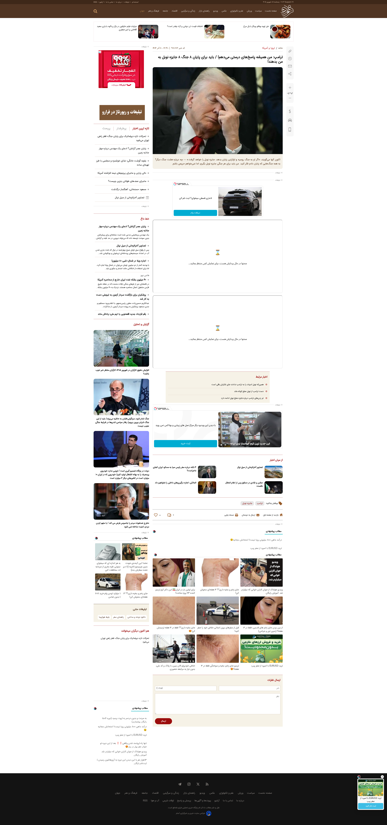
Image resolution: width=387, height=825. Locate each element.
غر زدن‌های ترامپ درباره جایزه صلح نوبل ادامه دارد (242, 398)
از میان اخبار (276, 460)
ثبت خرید (185, 444)
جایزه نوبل (247, 503)
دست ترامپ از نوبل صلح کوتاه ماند (249, 391)
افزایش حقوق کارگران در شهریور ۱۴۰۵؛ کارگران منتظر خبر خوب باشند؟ (122, 372)
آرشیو (101, 2)
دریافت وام (195, 213)
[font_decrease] (290, 98)
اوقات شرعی (168, 801)
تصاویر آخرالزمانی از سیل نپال (250, 467)
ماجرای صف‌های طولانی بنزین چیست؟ (127, 181)
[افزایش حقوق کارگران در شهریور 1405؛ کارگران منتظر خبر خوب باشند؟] (121, 348)
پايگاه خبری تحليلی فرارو (188, 807)
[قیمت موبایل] (290, 130)
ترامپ (260, 503)
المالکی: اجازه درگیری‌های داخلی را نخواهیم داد (175, 483)
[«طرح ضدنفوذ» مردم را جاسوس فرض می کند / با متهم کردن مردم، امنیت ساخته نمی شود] (121, 501)
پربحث (106, 128)
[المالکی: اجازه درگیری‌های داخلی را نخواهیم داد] (207, 487)
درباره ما (119, 2)
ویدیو (216, 11)
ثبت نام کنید (371, 806)
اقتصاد (175, 11)
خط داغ (145, 219)
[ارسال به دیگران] (290, 66)
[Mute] (225, 445)
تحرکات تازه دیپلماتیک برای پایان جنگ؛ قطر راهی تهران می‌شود (125, 640)
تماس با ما (109, 2)
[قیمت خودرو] (290, 121)
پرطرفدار (121, 128)
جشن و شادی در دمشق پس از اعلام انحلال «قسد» (244, 484)
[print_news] (290, 59)
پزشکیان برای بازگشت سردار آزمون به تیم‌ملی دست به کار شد (122, 297)
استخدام (135, 2)
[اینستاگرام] (189, 784)
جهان (142, 11)
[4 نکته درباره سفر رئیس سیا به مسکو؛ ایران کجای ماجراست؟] (207, 472)
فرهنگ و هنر (154, 11)
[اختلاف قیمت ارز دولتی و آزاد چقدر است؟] (214, 31)
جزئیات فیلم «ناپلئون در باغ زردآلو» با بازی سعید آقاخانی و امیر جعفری (117, 28)
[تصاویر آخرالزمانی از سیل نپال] (274, 472)
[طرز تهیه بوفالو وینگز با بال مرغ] (280, 31)
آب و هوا (155, 801)
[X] (198, 784)
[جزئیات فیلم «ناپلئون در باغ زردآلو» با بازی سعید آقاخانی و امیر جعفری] (148, 31)
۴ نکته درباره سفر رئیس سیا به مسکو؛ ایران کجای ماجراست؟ (174, 469)
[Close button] (382, 776)
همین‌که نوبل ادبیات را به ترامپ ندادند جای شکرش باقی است (237, 384)
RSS (95, 2)
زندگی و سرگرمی (188, 11)
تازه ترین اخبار (141, 128)
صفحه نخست (271, 11)
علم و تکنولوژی (237, 11)
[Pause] (221, 445)
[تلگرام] (180, 784)
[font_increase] (290, 87)
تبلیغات (126, 2)
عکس (224, 11)
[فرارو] (287, 11)
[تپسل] (174, 184)
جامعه (166, 11)
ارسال (163, 721)
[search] (95, 11)
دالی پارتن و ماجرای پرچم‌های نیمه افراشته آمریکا (122, 173)
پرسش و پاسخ (184, 801)
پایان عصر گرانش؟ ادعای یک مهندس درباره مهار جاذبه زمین (124, 229)
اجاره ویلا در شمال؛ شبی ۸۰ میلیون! (129, 261)
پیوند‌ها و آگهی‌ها (202, 801)
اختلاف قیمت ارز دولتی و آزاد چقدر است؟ (185, 26)
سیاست (258, 11)
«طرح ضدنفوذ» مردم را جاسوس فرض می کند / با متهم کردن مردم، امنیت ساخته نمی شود (122, 525)
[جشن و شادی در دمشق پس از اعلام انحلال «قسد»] (274, 487)
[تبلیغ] (122, 112)
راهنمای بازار (204, 11)
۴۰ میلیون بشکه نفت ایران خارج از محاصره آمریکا (122, 280)
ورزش (249, 11)
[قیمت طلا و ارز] (290, 112)
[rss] (207, 784)
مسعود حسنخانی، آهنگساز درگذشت (128, 189)
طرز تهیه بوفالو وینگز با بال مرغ (256, 26)
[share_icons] (290, 74)
